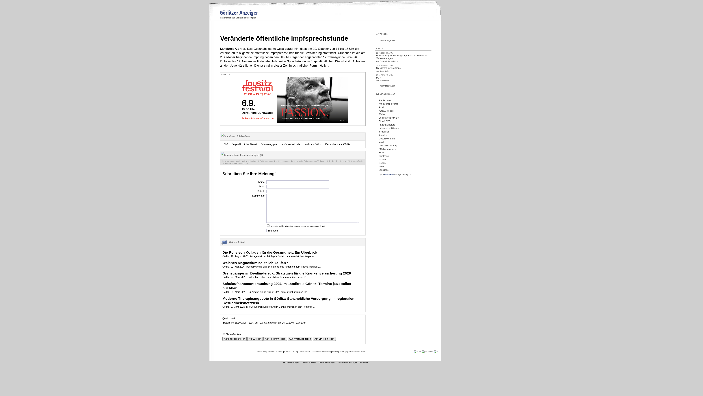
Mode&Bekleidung (388, 146)
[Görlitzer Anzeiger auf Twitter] (436, 351)
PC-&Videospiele (387, 149)
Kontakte (383, 135)
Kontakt (287, 351)
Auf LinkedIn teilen (324, 338)
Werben (270, 351)
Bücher (382, 114)
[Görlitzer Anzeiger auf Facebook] (428, 351)
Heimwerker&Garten (389, 128)
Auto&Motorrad (386, 111)
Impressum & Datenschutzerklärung (314, 351)
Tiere (381, 166)
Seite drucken (233, 334)
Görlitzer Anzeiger (239, 12)
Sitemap (343, 351)
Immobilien (384, 132)
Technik (382, 159)
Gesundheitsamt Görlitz (337, 144)
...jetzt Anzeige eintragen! (394, 174)
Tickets (382, 163)
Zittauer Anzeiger (309, 362)
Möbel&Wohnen (387, 139)
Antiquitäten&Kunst (388, 104)
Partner (279, 351)
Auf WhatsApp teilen (300, 338)
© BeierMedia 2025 (356, 351)
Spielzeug (384, 156)
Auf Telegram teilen (275, 338)
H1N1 (225, 144)
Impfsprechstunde (290, 144)
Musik (381, 142)
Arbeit (381, 107)
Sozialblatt (363, 362)
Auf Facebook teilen (234, 338)
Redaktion (261, 351)
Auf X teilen (255, 338)
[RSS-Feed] (417, 351)
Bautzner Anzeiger (327, 362)
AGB (295, 351)
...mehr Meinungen (386, 86)
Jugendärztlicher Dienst (244, 144)
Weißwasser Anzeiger (347, 362)
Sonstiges (383, 170)
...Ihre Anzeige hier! (386, 40)
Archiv (335, 351)
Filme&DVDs (385, 121)
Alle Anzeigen (385, 100)
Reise (381, 153)
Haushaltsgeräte (387, 125)
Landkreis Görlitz (312, 144)
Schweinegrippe (269, 144)
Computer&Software (389, 118)
